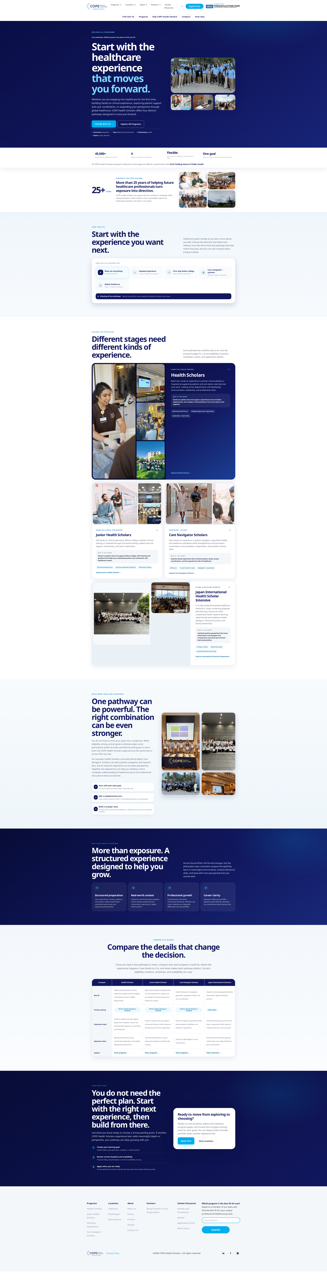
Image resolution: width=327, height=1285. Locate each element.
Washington (114, 1214)
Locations (129, 4)
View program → (121, 1053)
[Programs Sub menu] (121, 5)
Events (130, 1214)
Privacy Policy (112, 1253)
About (142, 4)
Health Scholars (94, 1208)
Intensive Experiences (92, 1225)
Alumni (180, 1217)
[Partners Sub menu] (160, 5)
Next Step (200, 16)
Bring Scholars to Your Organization (157, 1210)
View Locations (206, 1141)
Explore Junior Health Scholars (108, 572)
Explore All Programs (131, 124)
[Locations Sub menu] (135, 5)
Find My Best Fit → (104, 124)
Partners (154, 4)
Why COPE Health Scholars (165, 16)
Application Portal (186, 1223)
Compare (186, 16)
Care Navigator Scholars (94, 1234)
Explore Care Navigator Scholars (182, 573)
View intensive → (213, 1053)
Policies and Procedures (183, 1210)
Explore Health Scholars (181, 473)
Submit (215, 1229)
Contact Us (132, 1230)
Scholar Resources (169, 6)
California (113, 1208)
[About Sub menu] (146, 5)
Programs (115, 4)
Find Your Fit (128, 16)
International (114, 1219)
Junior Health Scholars (93, 1216)
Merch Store (183, 1228)
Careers (131, 1219)
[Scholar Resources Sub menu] (182, 6)
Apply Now (194, 6)
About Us (131, 1208)
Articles (131, 1224)
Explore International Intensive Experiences (212, 657)
